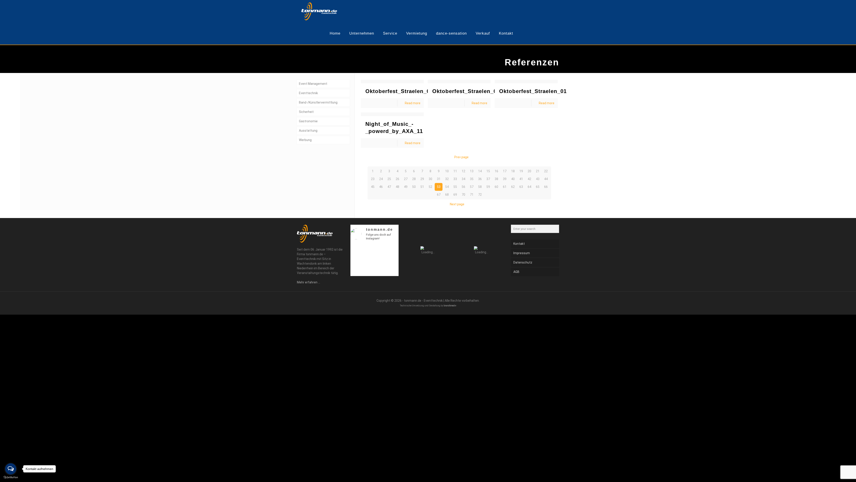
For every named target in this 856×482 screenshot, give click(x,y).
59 (488, 187)
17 (504, 171)
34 (463, 179)
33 (455, 179)
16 (496, 171)
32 (447, 179)
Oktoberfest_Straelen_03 (399, 91)
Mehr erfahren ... (308, 282)
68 (447, 194)
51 (422, 187)
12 (463, 171)
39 (504, 179)
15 (488, 171)
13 (471, 171)
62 (513, 187)
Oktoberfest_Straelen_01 (533, 91)
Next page (457, 204)
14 (480, 171)
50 (414, 187)
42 (529, 179)
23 (372, 179)
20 (529, 171)
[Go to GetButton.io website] (11, 477)
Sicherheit (306, 112)
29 (422, 179)
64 (529, 187)
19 (521, 171)
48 (397, 187)
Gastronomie (308, 121)
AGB (516, 272)
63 (521, 187)
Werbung (305, 140)
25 (389, 179)
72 (480, 194)
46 (381, 187)
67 (438, 194)
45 (372, 187)
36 (480, 179)
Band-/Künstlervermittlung (318, 102)
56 (463, 187)
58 (480, 187)
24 (381, 179)
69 (455, 194)
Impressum (521, 253)
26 (397, 179)
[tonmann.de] (319, 11)
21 (537, 171)
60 (496, 187)
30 (430, 179)
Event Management (313, 83)
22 (546, 171)
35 (471, 179)
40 (513, 179)
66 (546, 187)
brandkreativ (450, 305)
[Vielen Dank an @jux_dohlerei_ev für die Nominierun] (393, 271)
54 (447, 187)
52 (430, 187)
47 (389, 187)
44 (546, 179)
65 (537, 187)
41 (521, 179)
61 (504, 187)
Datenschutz (522, 262)
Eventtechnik (308, 93)
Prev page (461, 157)
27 (405, 179)
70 (463, 194)
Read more (412, 103)
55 (455, 187)
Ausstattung (308, 130)
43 (537, 179)
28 (414, 179)
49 (405, 187)
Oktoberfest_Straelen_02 (466, 91)
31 (438, 179)
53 (438, 187)
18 (513, 171)
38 (496, 179)
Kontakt (519, 243)
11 (455, 171)
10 (447, 171)
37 (488, 179)
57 (471, 187)
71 (471, 194)
